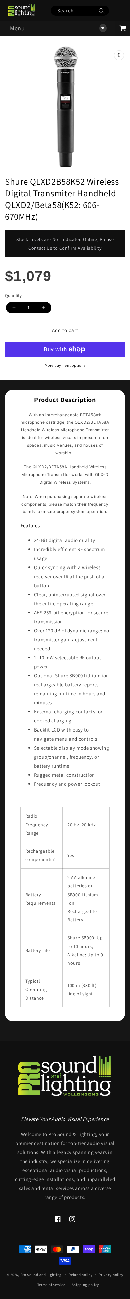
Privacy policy (111, 1274)
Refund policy (80, 1274)
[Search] (101, 11)
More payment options (65, 365)
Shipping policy (85, 1284)
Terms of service (51, 1284)
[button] (57, 28)
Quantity (13, 295)
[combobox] (80, 11)
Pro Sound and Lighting (41, 1274)
